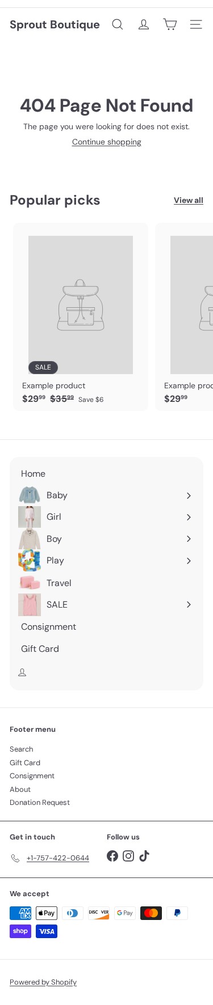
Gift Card (25, 762)
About (20, 789)
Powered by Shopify (43, 982)
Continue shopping (106, 142)
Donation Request (40, 802)
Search (21, 749)
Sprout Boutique (55, 24)
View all (188, 200)
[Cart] (170, 24)
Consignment (32, 776)
